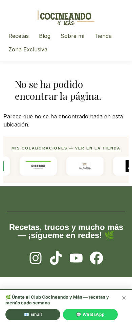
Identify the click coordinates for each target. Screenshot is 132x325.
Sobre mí (72, 35)
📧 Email (33, 314)
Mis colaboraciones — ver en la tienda (66, 148)
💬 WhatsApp (90, 314)
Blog (44, 35)
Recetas (18, 35)
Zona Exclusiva (27, 49)
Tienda (103, 35)
